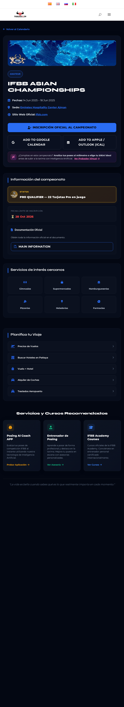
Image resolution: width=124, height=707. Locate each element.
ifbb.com (42, 114)
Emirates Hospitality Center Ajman (43, 107)
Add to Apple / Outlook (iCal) (91, 142)
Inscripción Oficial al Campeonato (64, 127)
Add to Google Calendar (36, 142)
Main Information (35, 246)
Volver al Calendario (18, 29)
